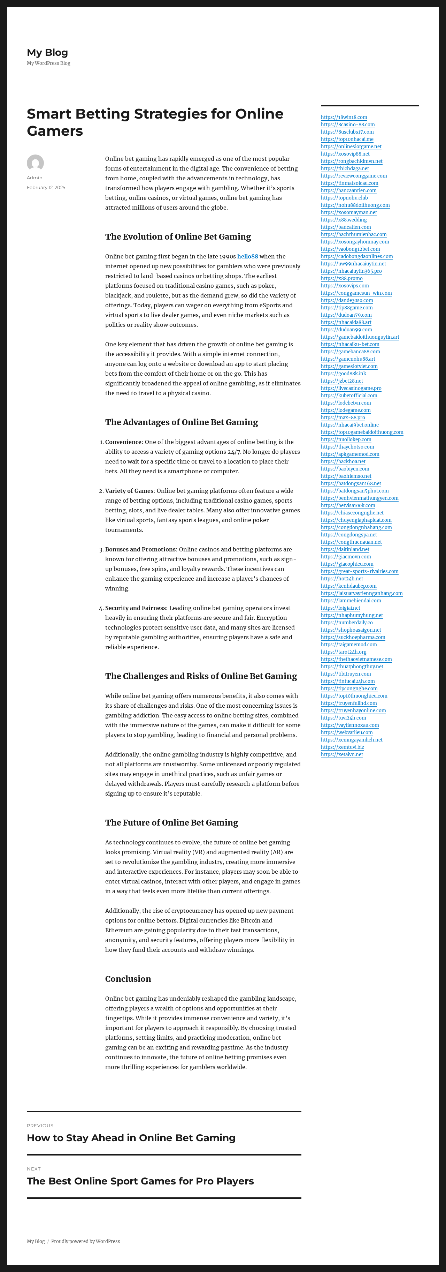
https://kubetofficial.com (349, 396)
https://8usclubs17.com (347, 132)
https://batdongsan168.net (351, 484)
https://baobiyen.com (345, 469)
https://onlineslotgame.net (351, 147)
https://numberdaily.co (347, 623)
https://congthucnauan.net (351, 542)
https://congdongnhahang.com (356, 527)
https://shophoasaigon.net (351, 630)
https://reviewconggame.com (354, 176)
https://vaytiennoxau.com (350, 725)
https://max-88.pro (343, 418)
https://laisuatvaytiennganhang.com (362, 593)
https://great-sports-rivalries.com (360, 571)
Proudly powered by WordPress (85, 1241)
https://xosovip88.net (345, 154)
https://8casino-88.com (348, 125)
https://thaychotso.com (347, 447)
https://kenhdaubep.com (349, 586)
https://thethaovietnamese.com (356, 659)
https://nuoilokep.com (346, 440)
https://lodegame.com (346, 410)
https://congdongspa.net (349, 535)
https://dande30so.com (347, 300)
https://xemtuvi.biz (342, 747)
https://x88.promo (342, 278)
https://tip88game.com (347, 308)
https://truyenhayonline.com (353, 711)
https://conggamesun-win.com (356, 293)
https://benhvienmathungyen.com (360, 498)
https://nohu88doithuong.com (355, 205)
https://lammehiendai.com (351, 601)
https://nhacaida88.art (346, 322)
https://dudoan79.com (346, 315)
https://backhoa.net (343, 462)
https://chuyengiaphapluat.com (356, 520)
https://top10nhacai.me (347, 139)
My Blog (47, 52)
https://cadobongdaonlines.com (357, 256)
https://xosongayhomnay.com (355, 242)
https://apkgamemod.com (350, 454)
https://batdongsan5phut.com (355, 491)
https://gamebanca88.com (350, 352)
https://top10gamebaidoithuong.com (362, 432)
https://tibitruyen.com (346, 674)
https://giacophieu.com (347, 564)
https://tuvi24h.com (343, 718)
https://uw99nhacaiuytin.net (353, 264)
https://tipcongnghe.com (349, 689)
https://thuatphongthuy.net (352, 667)
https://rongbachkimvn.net (352, 161)
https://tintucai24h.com (348, 681)
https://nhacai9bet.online (350, 425)
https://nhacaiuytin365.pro (351, 271)
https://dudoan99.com (346, 330)
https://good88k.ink (343, 374)
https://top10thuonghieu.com (354, 696)
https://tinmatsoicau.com (349, 183)
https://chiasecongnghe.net (352, 513)
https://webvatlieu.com (347, 733)
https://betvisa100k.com (348, 506)
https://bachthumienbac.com (354, 235)
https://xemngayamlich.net (352, 740)
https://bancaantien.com (349, 191)
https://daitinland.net (345, 549)
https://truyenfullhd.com (349, 703)
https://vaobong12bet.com (350, 249)
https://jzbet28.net (342, 381)
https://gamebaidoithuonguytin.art (360, 337)
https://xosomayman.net (349, 213)
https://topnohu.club (344, 198)
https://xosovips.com (345, 286)
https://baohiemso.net (346, 476)
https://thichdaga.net (345, 169)
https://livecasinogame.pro (351, 388)
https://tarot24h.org (344, 652)
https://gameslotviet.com (349, 366)
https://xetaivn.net (342, 755)
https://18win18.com (344, 117)
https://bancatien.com (346, 227)
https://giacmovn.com (346, 557)
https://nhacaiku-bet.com (350, 344)
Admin (35, 177)
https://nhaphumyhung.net (352, 615)
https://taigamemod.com (349, 645)
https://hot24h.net (342, 579)
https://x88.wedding (344, 220)
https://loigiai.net (340, 608)
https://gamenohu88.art (348, 359)
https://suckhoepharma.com (353, 637)
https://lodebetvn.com (346, 403)
